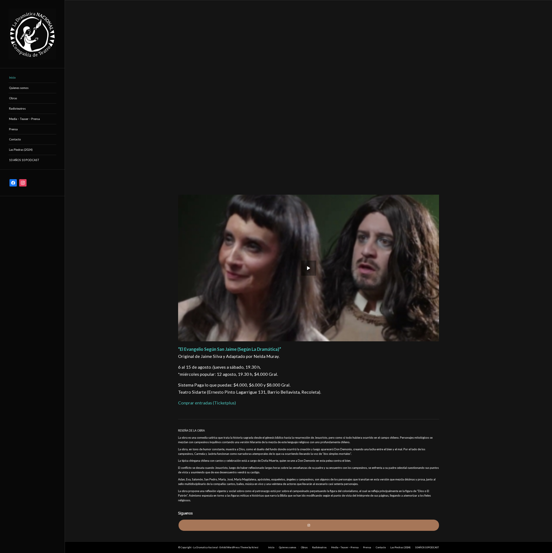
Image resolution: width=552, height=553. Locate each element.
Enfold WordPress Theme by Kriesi (239, 547)
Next (429, 97)
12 (327, 178)
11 (324, 178)
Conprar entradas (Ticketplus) (207, 402)
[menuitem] (32, 78)
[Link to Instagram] (309, 525)
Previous (187, 97)
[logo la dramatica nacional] (32, 34)
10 (320, 178)
